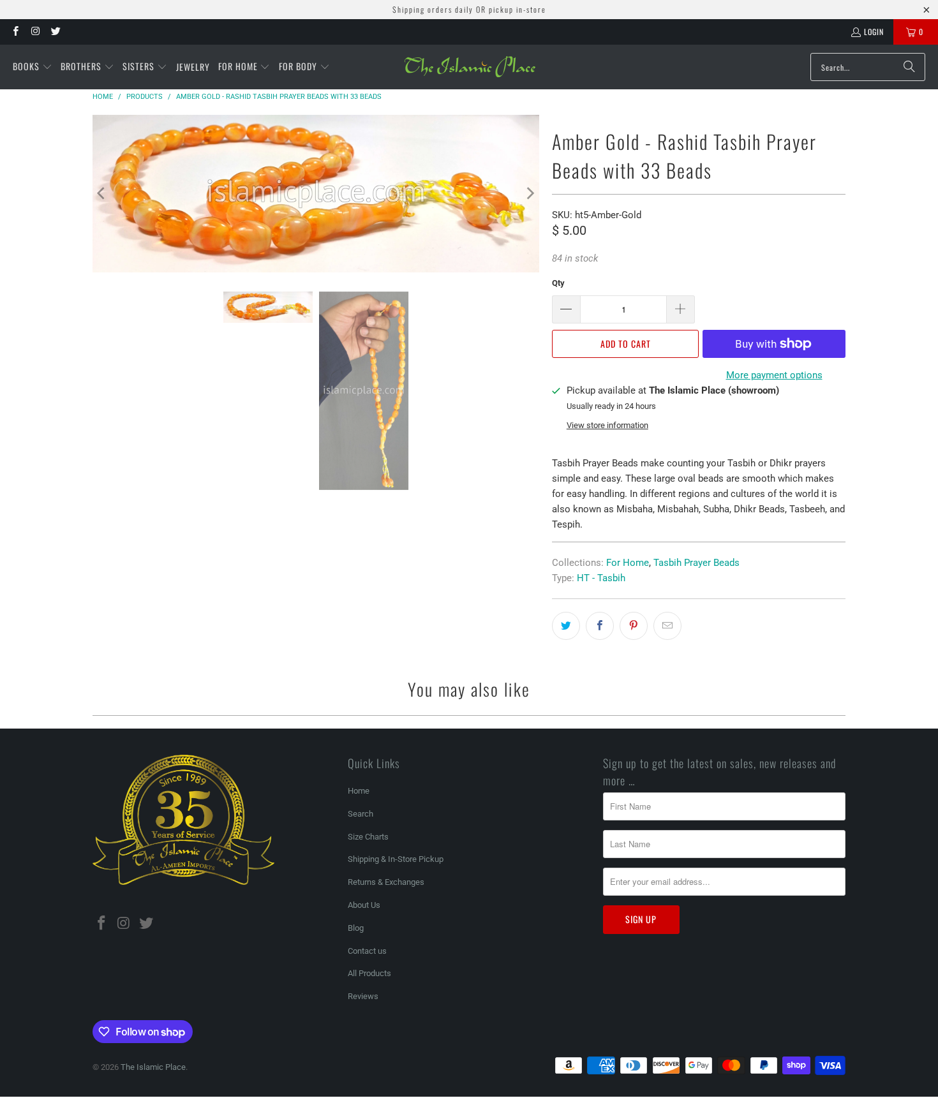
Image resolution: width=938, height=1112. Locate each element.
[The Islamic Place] (470, 67)
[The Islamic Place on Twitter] (55, 31)
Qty (558, 283)
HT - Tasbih (601, 578)
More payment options (774, 375)
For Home (627, 562)
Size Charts (368, 836)
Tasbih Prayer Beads (696, 562)
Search (360, 814)
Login (874, 31)
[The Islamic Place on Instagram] (34, 31)
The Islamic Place (153, 1067)
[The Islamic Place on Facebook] (15, 31)
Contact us (367, 951)
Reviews (363, 996)
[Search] (909, 67)
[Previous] (102, 193)
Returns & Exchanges (386, 882)
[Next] (529, 193)
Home (358, 791)
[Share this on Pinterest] (634, 626)
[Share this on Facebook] (600, 626)
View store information (607, 425)
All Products (369, 973)
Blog (356, 928)
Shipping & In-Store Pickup (395, 859)
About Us (364, 905)
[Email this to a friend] (667, 626)
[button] (32, 67)
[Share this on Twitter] (566, 626)
